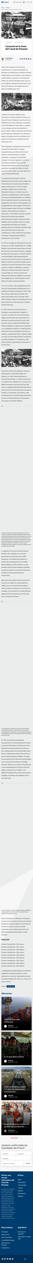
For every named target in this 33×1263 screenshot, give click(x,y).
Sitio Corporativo (6, 1237)
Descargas (4, 1232)
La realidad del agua (7, 1240)
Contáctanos (5, 1248)
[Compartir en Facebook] (22, 59)
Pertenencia (21, 1193)
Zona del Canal (11, 986)
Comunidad (21, 1182)
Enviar (28, 1163)
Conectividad (22, 1185)
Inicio (2, 7)
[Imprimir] (30, 59)
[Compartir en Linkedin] (24, 59)
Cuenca (20, 1188)
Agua (19, 1179)
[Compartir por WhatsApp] (26, 59)
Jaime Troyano (9, 58)
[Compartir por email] (28, 59)
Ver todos (14, 1138)
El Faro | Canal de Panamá (5, 2)
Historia (8, 7)
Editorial (20, 1196)
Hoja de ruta (5, 1234)
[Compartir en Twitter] (20, 59)
